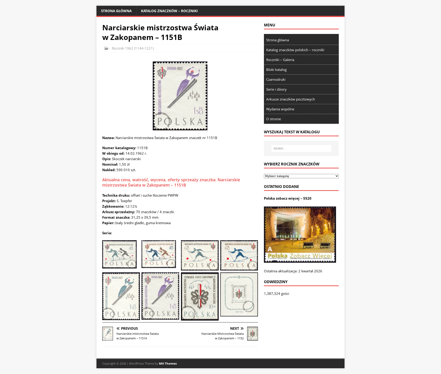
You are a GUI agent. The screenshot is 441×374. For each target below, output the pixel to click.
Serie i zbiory (276, 89)
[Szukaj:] (301, 148)
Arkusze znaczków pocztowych (290, 99)
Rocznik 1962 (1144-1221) (133, 48)
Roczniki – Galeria (280, 59)
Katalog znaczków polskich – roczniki (295, 49)
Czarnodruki (276, 79)
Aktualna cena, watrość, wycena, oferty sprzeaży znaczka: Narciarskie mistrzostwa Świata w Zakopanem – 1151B (171, 182)
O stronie (273, 119)
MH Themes (168, 363)
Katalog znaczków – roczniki (169, 10)
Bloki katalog (276, 69)
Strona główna (116, 10)
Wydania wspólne (280, 109)
